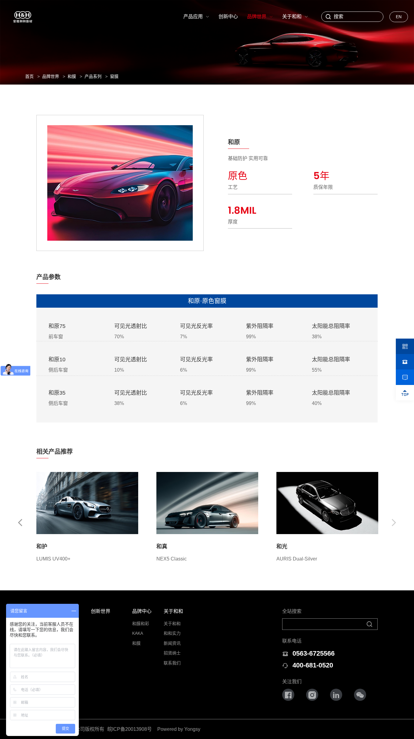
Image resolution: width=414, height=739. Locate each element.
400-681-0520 (312, 665)
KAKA (137, 633)
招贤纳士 (172, 652)
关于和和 (173, 611)
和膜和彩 (140, 623)
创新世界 (100, 611)
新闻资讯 (172, 643)
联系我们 (172, 662)
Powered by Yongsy (178, 729)
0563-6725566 (313, 653)
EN (399, 16)
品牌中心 (142, 611)
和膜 (136, 643)
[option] (87, 517)
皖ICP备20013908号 (129, 729)
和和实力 (172, 633)
